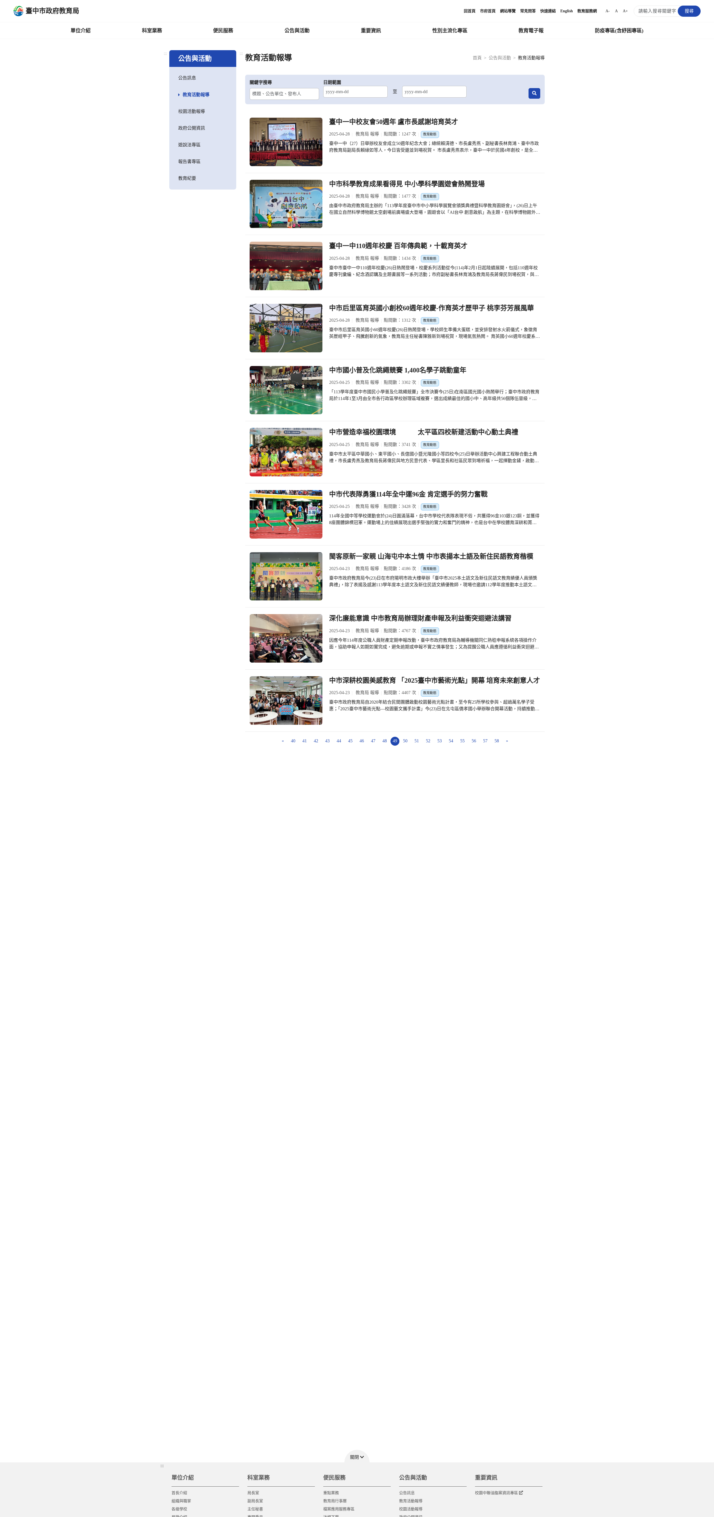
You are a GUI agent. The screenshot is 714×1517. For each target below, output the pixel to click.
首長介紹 (179, 1493)
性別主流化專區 (449, 30)
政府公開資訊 (191, 128)
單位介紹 (81, 30)
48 (384, 740)
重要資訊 (371, 30)
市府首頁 (488, 11)
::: (165, 53)
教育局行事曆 (335, 1501)
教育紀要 (187, 178)
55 (462, 740)
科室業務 (152, 30)
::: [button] (162, 1465)
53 (439, 740)
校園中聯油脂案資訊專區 (496, 1493)
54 (451, 740)
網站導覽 (508, 11)
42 (316, 740)
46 (362, 740)
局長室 (253, 1493)
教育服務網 (587, 11)
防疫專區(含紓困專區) (619, 30)
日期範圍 (332, 82)
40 (293, 740)
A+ (625, 11)
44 (339, 740)
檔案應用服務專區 (338, 1509)
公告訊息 (187, 78)
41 (304, 740)
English (566, 11)
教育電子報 (531, 30)
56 (474, 740)
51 (416, 740)
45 (350, 740)
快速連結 (548, 11)
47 (373, 740)
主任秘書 (255, 1509)
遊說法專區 (189, 144)
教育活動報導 (196, 94)
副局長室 (255, 1501)
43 (327, 740)
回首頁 (470, 11)
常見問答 (528, 11)
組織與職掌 (181, 1501)
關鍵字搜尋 (261, 82)
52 (428, 740)
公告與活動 (297, 30)
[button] (357, 1456)
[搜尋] (534, 93)
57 (485, 740)
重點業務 (331, 1493)
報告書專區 (189, 161)
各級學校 (179, 1509)
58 (497, 740)
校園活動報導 (191, 111)
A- (608, 11)
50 (405, 740)
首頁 (477, 57)
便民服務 (223, 30)
